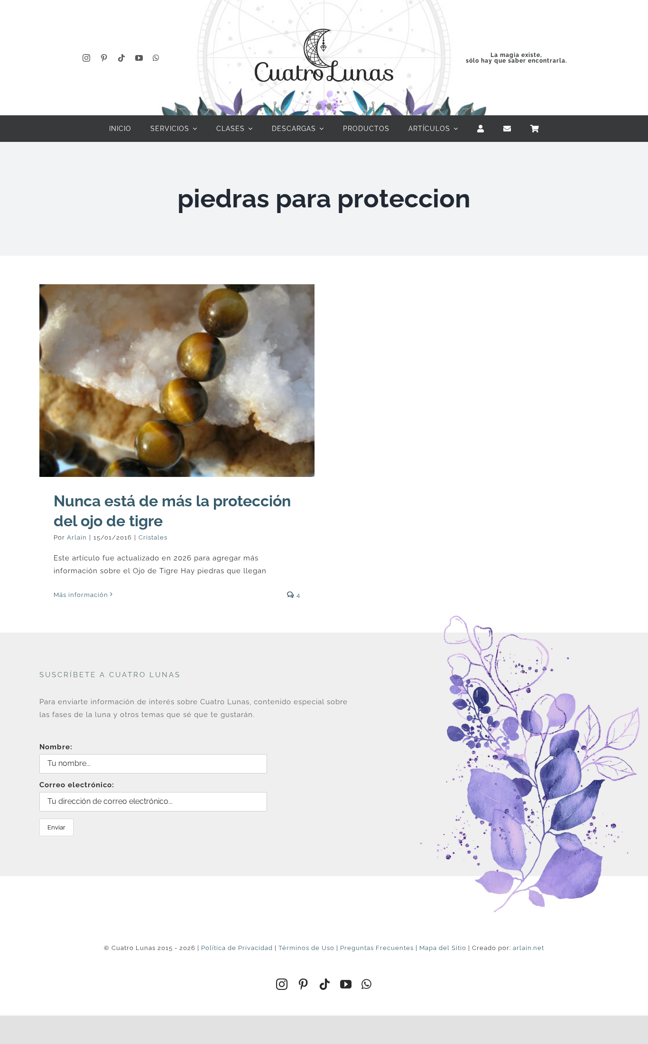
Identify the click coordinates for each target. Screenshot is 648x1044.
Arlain (77, 537)
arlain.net (528, 947)
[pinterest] (104, 58)
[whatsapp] (156, 58)
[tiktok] (122, 58)
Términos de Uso (306, 947)
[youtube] (139, 58)
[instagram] (87, 58)
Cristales (153, 537)
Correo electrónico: (76, 785)
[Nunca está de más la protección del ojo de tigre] (177, 380)
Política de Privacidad (237, 947)
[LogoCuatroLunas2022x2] (324, 20)
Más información (81, 594)
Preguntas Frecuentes (377, 947)
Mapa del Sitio (442, 947)
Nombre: (56, 747)
